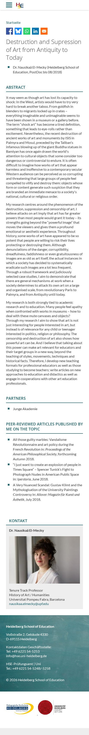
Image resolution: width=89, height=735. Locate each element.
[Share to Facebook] (9, 31)
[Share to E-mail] (44, 31)
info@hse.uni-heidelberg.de (26, 656)
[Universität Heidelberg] (52, 713)
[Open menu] (9, 5)
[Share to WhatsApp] (26, 31)
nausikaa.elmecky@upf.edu (29, 604)
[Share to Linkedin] (35, 31)
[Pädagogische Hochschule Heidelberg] (22, 713)
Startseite (13, 22)
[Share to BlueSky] (18, 31)
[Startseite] (20, 6)
